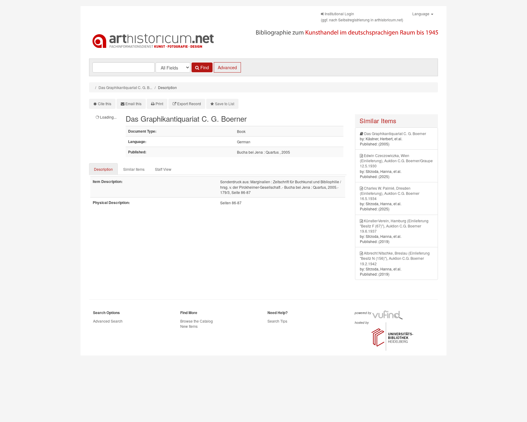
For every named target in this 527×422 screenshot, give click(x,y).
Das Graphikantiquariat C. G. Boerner (395, 133)
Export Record (189, 103)
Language (421, 13)
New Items (189, 326)
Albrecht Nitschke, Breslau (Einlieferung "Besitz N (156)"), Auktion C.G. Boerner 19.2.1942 (395, 258)
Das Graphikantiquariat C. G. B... (125, 87)
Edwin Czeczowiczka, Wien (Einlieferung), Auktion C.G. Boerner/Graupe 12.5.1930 (396, 160)
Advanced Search (108, 321)
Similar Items (134, 169)
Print (159, 103)
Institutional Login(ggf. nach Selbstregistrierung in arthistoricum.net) (362, 16)
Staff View (163, 169)
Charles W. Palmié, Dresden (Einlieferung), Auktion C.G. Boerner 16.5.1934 (389, 193)
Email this (133, 103)
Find (204, 67)
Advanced (227, 67)
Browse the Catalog (196, 321)
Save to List (224, 103)
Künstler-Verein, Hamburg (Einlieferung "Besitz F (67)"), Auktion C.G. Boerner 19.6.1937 (394, 226)
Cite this (104, 103)
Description (103, 169)
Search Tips (277, 321)
